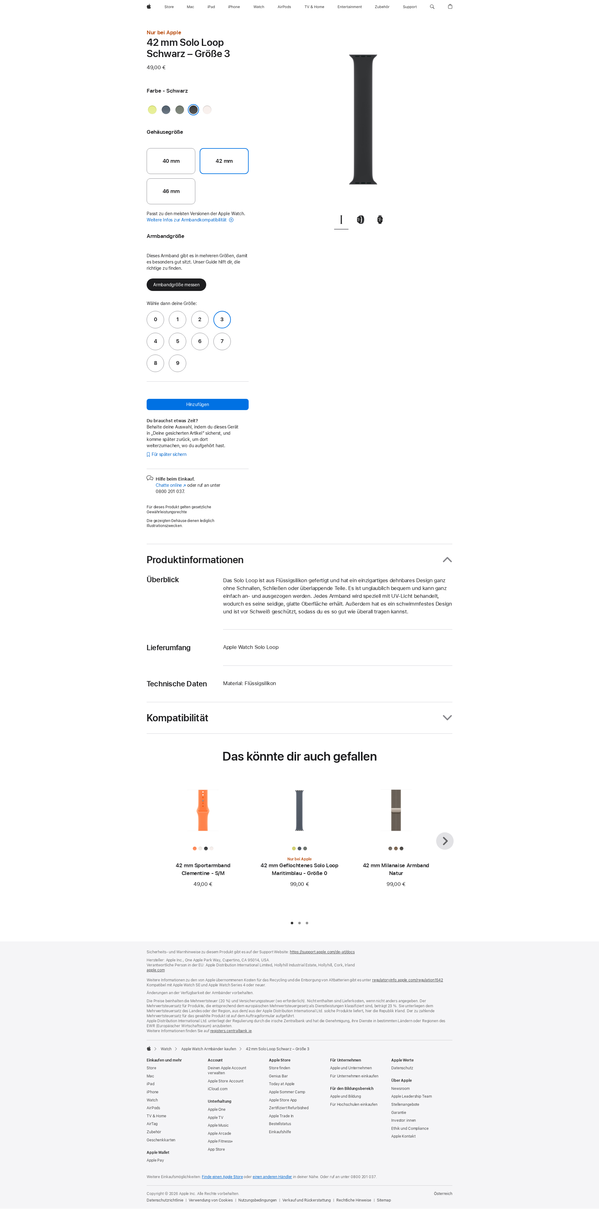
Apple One (217, 1109)
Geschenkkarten (161, 1140)
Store (151, 1068)
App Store (216, 1149)
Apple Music (218, 1125)
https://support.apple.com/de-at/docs (322, 952)
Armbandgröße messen (176, 284)
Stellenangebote (405, 1104)
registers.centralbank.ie (231, 1031)
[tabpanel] (363, 118)
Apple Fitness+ (220, 1141)
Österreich (443, 1194)
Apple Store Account (225, 1081)
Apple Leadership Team (411, 1096)
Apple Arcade (219, 1133)
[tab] (341, 220)
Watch (166, 1049)
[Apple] (149, 1048)
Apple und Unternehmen (351, 1068)
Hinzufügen (197, 404)
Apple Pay (155, 1160)
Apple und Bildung (345, 1096)
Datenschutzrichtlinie (165, 1200)
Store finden (279, 1068)
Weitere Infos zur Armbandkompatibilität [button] (187, 219)
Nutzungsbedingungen (257, 1200)
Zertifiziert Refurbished (289, 1108)
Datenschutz (402, 1068)
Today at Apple (282, 1084)
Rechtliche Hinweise (353, 1200)
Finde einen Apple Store (222, 1177)
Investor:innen (403, 1120)
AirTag (152, 1124)
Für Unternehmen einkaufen (354, 1076)
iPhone (152, 1092)
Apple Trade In (281, 1116)
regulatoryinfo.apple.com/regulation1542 (407, 980)
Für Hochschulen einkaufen (353, 1104)
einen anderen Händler (272, 1177)
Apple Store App (283, 1100)
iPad (150, 1084)
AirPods (153, 1108)
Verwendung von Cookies (210, 1200)
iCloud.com (217, 1089)
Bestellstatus (280, 1124)
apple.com (156, 970)
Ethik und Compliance (410, 1128)
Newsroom (400, 1088)
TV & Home (156, 1116)
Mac (150, 1076)
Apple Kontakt (403, 1136)
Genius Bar (278, 1076)
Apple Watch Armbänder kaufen (208, 1049)
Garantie (398, 1112)
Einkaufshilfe (280, 1132)
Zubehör (154, 1132)
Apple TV (215, 1117)
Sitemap (384, 1200)
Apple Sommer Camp (287, 1092)
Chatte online (171, 485)
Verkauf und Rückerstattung (306, 1200)
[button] (432, 7)
